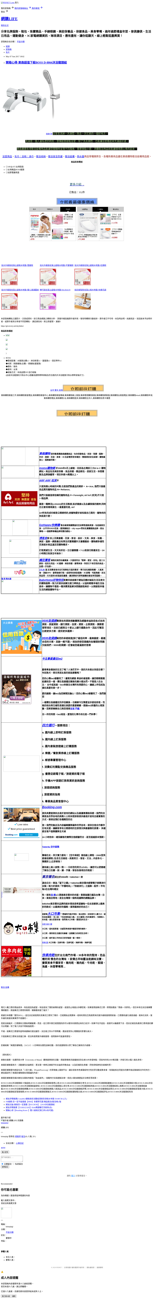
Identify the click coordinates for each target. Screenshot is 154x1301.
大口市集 (54, 913)
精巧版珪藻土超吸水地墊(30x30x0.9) (55, 290)
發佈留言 (5, 1167)
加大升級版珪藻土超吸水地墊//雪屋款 (17, 265)
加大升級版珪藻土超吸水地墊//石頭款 (90, 265)
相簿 (8, 46)
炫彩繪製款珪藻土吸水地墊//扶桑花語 (90, 290)
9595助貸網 (49, 620)
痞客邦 (18, 1136)
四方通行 (48, 725)
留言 (23, 1136)
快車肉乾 (48, 955)
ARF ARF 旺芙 (48, 480)
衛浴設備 (70, 156)
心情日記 (20, 1143)
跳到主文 (5, 25)
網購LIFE (9, 19)
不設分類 (21, 42)
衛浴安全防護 (55, 156)
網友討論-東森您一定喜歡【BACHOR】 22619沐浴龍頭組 (30, 1105)
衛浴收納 (41, 156)
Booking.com (52, 807)
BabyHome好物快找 (51, 579)
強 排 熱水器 (6, 579)
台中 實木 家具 (56, 390)
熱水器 (80, 156)
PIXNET (59, 1267)
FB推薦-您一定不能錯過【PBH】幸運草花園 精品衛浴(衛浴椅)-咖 (33, 1102)
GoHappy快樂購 (49, 525)
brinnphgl (4, 1123)
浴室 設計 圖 (47, 924)
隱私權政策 (90, 1267)
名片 (8, 52)
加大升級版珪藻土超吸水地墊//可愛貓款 (57, 265)
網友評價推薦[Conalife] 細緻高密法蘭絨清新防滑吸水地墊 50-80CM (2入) (36, 1099)
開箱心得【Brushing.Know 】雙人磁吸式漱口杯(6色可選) (29, 1110)
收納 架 (49, 134)
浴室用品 (7, 156)
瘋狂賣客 (44, 560)
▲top (3, 1147)
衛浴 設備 (5, 987)
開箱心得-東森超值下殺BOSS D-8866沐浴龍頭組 (36, 62)
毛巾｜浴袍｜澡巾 (24, 156)
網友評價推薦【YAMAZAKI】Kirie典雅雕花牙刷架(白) (29, 1107)
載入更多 (5, 1152)
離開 (13, 1296)
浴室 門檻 (75, 708)
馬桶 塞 (45, 942)
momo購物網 (47, 468)
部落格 (9, 49)
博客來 (43, 538)
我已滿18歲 (6, 1296)
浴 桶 (53, 895)
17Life (42, 570)
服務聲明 (100, 1267)
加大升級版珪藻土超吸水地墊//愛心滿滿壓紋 (20, 290)
